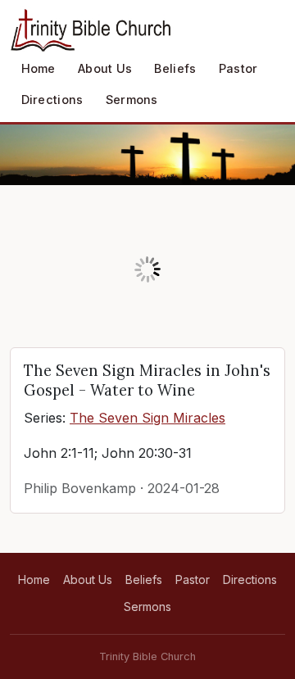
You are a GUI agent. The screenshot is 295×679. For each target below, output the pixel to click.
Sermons (132, 99)
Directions (52, 99)
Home (38, 68)
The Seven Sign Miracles (147, 418)
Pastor (238, 68)
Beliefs (175, 68)
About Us (105, 68)
